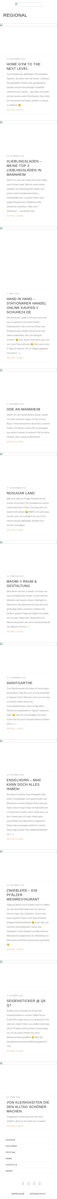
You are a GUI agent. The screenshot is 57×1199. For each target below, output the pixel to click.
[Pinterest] (39, 1183)
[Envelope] (17, 1183)
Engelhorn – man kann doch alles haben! (24, 784)
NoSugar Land (21, 493)
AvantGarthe (20, 683)
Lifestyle (11, 1165)
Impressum (17, 1194)
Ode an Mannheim (23, 409)
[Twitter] (28, 1183)
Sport (9, 1171)
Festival (11, 1152)
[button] (4, 4)
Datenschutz (38, 1194)
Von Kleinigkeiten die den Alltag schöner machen (28, 1106)
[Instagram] (34, 1183)
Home (9, 1158)
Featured (11, 1146)
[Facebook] (23, 1183)
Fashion (10, 1140)
